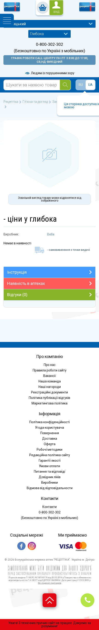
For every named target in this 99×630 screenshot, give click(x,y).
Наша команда (49, 381)
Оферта (49, 444)
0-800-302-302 (49, 44)
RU (81, 85)
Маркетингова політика (49, 403)
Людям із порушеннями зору (52, 73)
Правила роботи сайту (50, 370)
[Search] (65, 85)
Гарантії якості (50, 460)
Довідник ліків (50, 477)
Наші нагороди (49, 387)
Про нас (49, 365)
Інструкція (17, 272)
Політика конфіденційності (49, 422)
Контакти (49, 507)
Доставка (49, 438)
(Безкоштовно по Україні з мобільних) (49, 51)
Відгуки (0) (17, 294)
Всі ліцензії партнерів (49, 583)
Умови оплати (49, 466)
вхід (56, 12)
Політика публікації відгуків (49, 398)
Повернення (49, 433)
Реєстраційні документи (49, 392)
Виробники (49, 482)
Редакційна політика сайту (49, 455)
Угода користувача (49, 427)
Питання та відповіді (49, 471)
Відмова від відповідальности (50, 488)
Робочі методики (49, 449)
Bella (50, 234)
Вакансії (49, 376)
